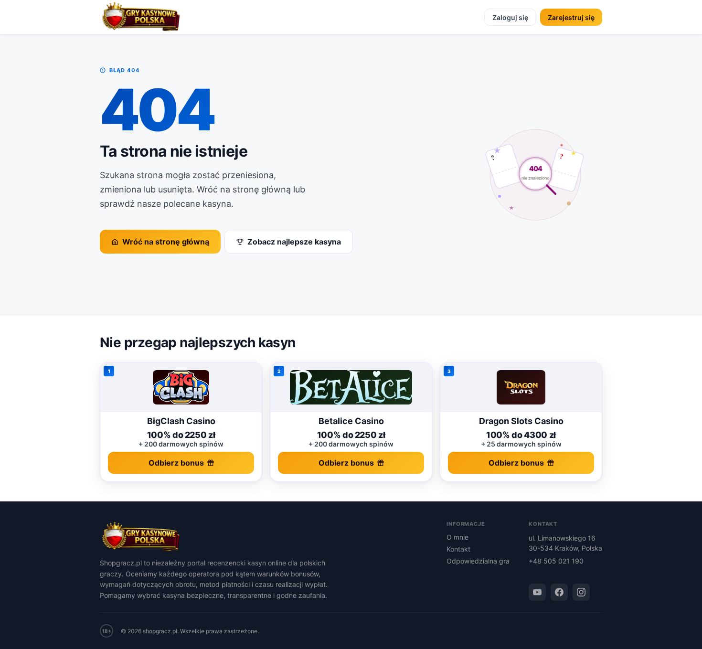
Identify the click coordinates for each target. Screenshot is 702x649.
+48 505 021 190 (556, 561)
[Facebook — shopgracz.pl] (559, 592)
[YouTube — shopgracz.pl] (537, 592)
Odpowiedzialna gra (478, 561)
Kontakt (458, 549)
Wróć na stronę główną (165, 241)
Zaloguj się (510, 17)
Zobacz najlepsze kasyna (294, 241)
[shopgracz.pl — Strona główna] (141, 17)
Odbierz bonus (176, 463)
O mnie (457, 537)
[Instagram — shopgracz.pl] (581, 592)
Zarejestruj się (571, 17)
